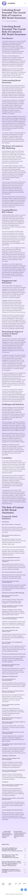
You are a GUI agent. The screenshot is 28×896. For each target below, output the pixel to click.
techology (8, 21)
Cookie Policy (10, 884)
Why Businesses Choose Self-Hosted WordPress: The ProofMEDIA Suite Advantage (10, 856)
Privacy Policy (3, 884)
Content (4, 69)
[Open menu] (25, 3)
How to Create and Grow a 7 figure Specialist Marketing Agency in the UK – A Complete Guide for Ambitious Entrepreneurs (11, 863)
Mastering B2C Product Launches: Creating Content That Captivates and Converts (7, 834)
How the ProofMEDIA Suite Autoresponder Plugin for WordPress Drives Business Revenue (12, 849)
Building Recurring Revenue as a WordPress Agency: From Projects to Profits (11, 871)
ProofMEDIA (11, 3)
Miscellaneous (14, 21)
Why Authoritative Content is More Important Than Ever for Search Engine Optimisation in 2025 (20, 834)
